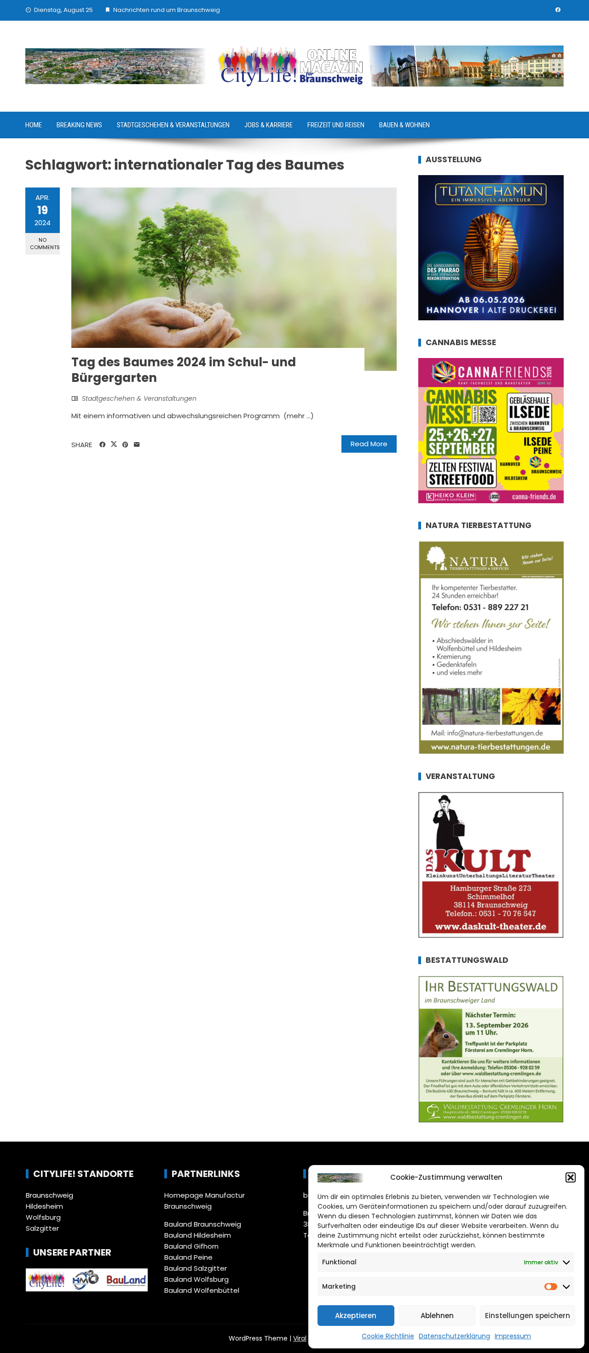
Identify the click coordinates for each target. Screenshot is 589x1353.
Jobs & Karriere (268, 125)
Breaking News (79, 125)
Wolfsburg (43, 1217)
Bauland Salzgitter (195, 1268)
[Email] (137, 445)
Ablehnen (437, 1315)
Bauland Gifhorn (191, 1246)
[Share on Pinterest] (125, 445)
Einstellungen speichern (527, 1315)
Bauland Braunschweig (202, 1224)
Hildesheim (44, 1206)
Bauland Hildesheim (197, 1235)
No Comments (45, 243)
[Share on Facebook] (102, 445)
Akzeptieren (355, 1315)
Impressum (513, 1336)
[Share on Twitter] (114, 444)
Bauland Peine (188, 1257)
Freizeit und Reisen (335, 125)
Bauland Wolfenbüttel (201, 1290)
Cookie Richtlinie (388, 1336)
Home (33, 125)
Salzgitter (42, 1228)
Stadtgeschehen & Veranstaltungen (173, 125)
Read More (369, 444)
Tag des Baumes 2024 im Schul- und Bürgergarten (183, 370)
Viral (299, 1338)
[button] (570, 1177)
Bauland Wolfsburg (196, 1279)
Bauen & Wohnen (404, 125)
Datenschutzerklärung (454, 1336)
